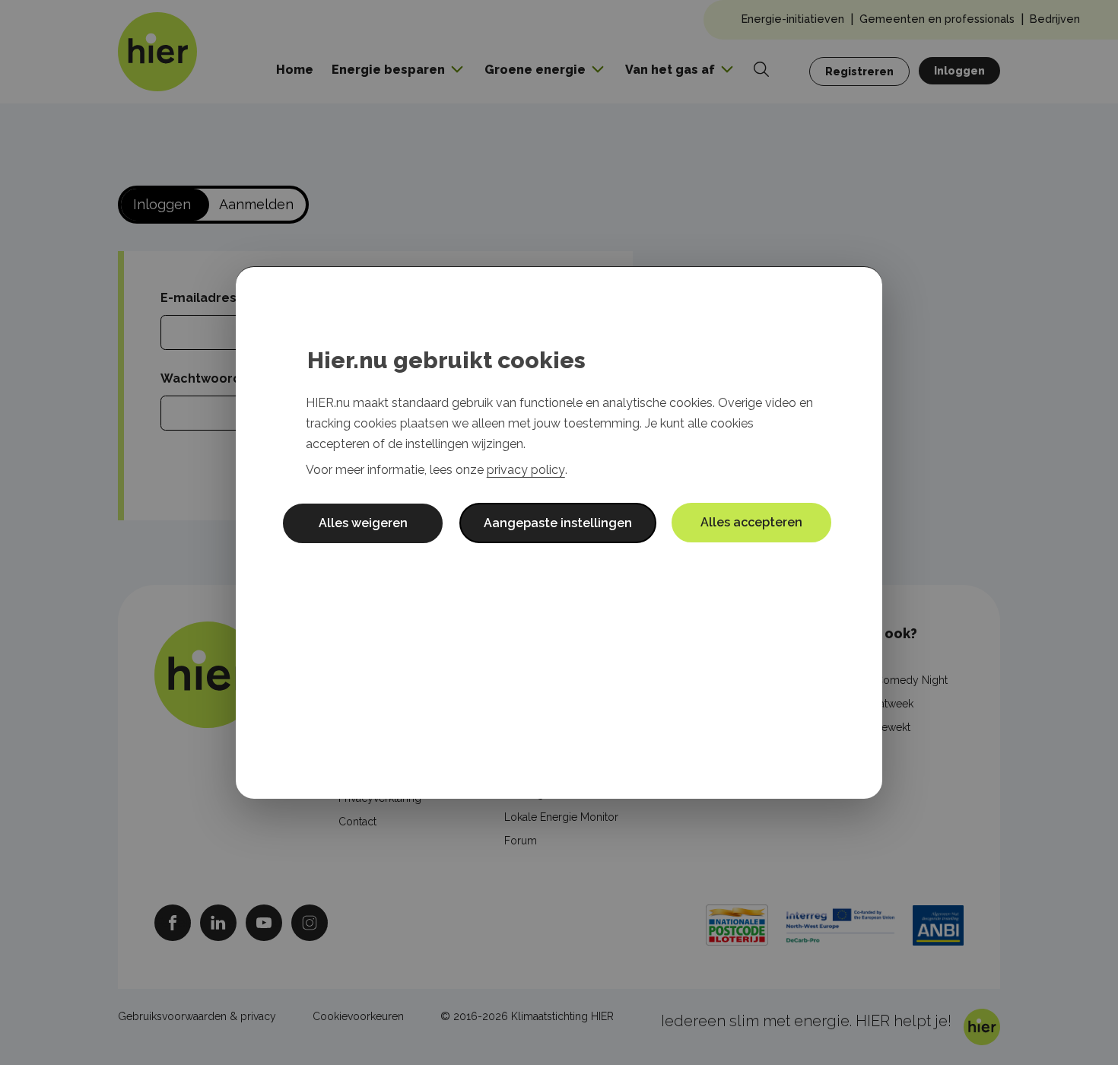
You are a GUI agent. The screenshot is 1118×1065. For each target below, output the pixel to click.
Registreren (859, 71)
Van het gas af (670, 69)
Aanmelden (256, 204)
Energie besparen (388, 69)
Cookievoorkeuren (358, 1016)
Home (294, 69)
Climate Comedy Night (891, 680)
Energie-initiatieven (793, 18)
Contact (357, 821)
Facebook (172, 922)
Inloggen (959, 71)
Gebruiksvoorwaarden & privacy (197, 1016)
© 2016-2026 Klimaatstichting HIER (527, 1016)
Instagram (309, 922)
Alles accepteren (751, 522)
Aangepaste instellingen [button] (558, 523)
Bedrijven (1055, 18)
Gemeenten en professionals (937, 18)
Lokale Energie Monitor (561, 817)
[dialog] (559, 532)
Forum (520, 841)
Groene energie (535, 69)
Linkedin (218, 922)
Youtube (264, 922)
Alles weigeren (363, 523)
